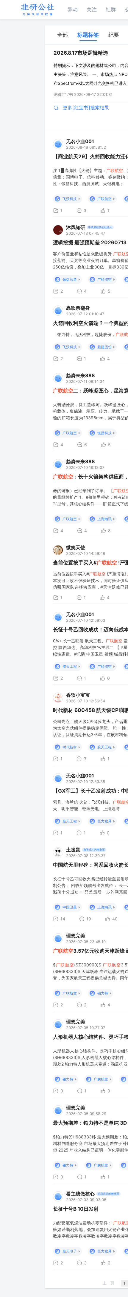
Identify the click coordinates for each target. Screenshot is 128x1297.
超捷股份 (104, 347)
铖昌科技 (104, 433)
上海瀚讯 (104, 519)
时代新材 (70, 747)
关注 (92, 10)
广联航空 (104, 199)
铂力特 (102, 993)
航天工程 (70, 666)
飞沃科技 (70, 199)
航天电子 (70, 1251)
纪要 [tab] (113, 35)
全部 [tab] (62, 35)
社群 (111, 10)
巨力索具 (104, 821)
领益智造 (70, 279)
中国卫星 (70, 907)
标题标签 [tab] (88, 35)
